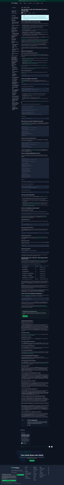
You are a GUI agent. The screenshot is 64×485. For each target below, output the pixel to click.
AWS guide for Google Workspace (32, 63)
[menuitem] (15, 13)
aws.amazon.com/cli (25, 28)
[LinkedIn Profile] (29, 425)
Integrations (35, 468)
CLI (25, 468)
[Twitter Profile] (28, 425)
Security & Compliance (28, 474)
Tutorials (35, 476)
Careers (35, 477)
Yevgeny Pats (34, 420)
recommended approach (24, 81)
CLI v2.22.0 (30, 44)
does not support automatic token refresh (36, 149)
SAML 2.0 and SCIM (39, 55)
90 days (41, 348)
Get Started (25, 316)
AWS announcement (45, 39)
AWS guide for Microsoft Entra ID (27, 61)
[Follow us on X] (48, 467)
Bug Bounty (41, 473)
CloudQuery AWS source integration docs (42, 306)
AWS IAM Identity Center (24, 39)
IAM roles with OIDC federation (30, 352)
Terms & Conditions (42, 468)
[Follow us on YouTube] (48, 470)
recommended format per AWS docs (26, 124)
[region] (35, 272)
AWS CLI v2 (24, 72)
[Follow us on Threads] (48, 472)
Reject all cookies (9, 482)
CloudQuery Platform (27, 295)
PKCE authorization (40, 101)
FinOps (26, 475)
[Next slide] (52, 447)
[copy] (48, 75)
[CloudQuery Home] (14, 3)
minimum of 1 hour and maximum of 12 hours (34, 203)
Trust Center (41, 472)
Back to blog (14, 7)
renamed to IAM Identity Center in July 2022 (31, 334)
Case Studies (35, 473)
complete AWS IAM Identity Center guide (37, 41)
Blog (34, 472)
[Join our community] (48, 474)
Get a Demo (32, 460)
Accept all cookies (9, 480)
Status (34, 478)
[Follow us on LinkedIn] (48, 469)
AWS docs (46, 196)
